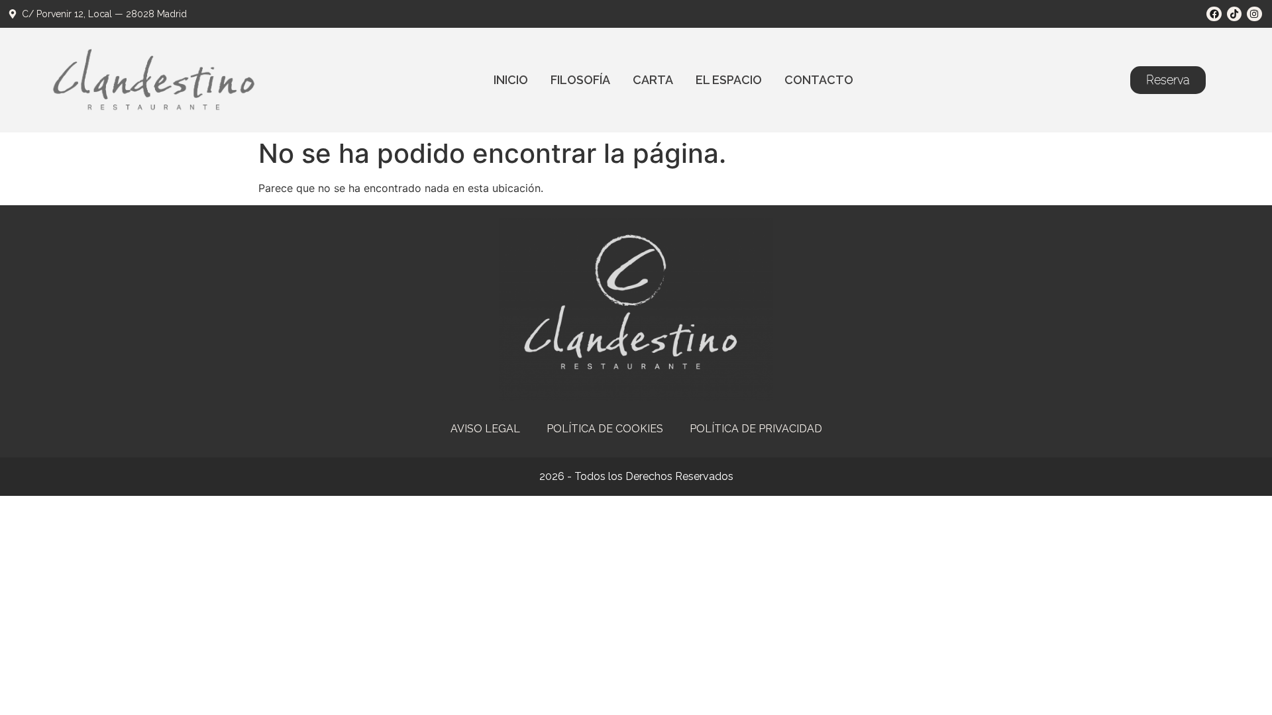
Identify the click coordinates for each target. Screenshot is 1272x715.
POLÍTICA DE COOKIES (605, 428)
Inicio (511, 80)
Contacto (818, 80)
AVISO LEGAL (485, 428)
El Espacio (729, 80)
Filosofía (580, 80)
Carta (653, 80)
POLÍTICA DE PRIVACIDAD (756, 428)
